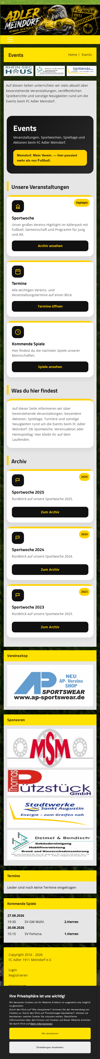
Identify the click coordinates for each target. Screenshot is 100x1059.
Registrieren (18, 975)
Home (72, 54)
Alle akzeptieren (50, 1033)
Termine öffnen (50, 306)
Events (87, 54)
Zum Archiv (50, 512)
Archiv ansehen (50, 246)
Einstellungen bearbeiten (50, 1047)
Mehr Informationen (41, 1023)
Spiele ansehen (50, 367)
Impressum (17, 985)
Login (13, 970)
